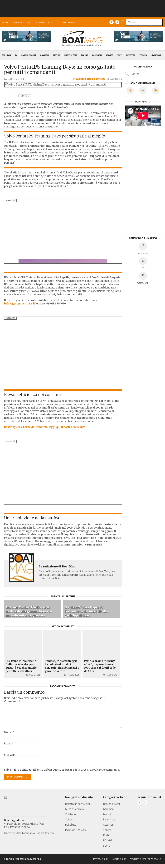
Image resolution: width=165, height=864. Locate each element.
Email (9, 743)
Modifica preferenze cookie (145, 858)
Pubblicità (17, 22)
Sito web (9, 754)
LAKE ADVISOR (69, 22)
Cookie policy (119, 858)
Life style (108, 840)
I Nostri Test (70, 55)
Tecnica (143, 55)
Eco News (6, 55)
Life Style (130, 55)
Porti (119, 55)
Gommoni (44, 55)
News (29, 22)
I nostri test (109, 819)
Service (109, 55)
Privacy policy (100, 858)
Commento (12, 701)
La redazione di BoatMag (90, 79)
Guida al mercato (74, 809)
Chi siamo (40, 22)
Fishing (84, 55)
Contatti (53, 22)
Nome (9, 732)
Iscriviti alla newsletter (77, 803)
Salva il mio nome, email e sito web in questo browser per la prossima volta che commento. (62, 769)
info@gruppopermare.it (19, 303)
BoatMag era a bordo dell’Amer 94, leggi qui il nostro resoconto (44, 427)
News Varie (156, 55)
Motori (56, 55)
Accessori (97, 55)
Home (5, 22)
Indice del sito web (75, 830)
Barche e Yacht (28, 55)
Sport (106, 845)
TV (16, 55)
